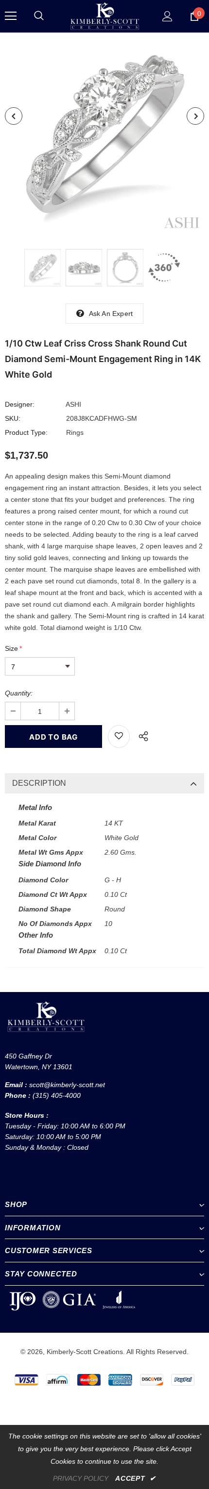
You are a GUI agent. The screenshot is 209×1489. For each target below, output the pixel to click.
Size (13, 648)
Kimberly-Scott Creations (85, 1352)
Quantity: (19, 693)
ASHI (73, 404)
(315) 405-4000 (57, 1095)
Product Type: (26, 432)
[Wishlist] (119, 736)
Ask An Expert (111, 313)
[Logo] (104, 15)
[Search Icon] (39, 16)
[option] (104, 133)
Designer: (20, 404)
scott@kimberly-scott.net (67, 1085)
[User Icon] (167, 16)
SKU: (12, 418)
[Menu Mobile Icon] (11, 16)
